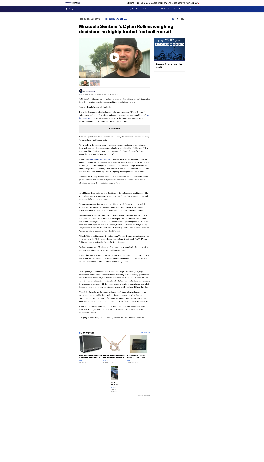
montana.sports (70, 9)
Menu (129, 3)
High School (142, 3)
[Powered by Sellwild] (147, 395)
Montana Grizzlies (160, 9)
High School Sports (89, 19)
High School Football (115, 19)
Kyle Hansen (90, 91)
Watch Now (192, 3)
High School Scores (135, 9)
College (153, 3)
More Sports (164, 3)
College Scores (148, 9)
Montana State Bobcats (175, 9)
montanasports (66, 9)
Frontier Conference (191, 9)
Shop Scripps (178, 3)
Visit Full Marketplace (143, 332)
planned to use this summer (99, 159)
